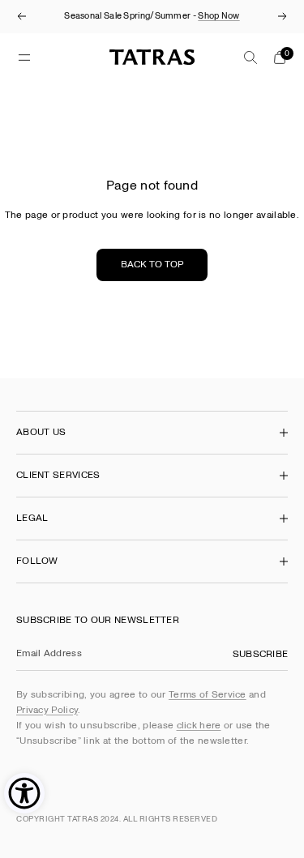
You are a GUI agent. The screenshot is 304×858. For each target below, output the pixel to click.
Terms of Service (207, 695)
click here (199, 725)
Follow (37, 561)
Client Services (58, 475)
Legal (32, 518)
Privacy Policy (47, 710)
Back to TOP (152, 264)
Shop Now (218, 16)
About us (41, 432)
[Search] (250, 57)
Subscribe (260, 654)
